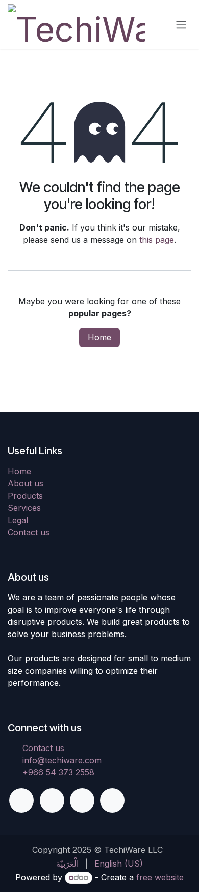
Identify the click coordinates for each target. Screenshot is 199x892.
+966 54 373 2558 (58, 772)
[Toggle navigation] (181, 24)
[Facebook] (21, 800)
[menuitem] (67, 863)
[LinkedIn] (82, 800)
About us (25, 483)
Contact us (28, 532)
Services (24, 508)
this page (156, 240)
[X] (52, 800)
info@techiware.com (62, 760)
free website (160, 877)
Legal (18, 520)
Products (25, 496)
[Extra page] (112, 800)
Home (99, 337)
